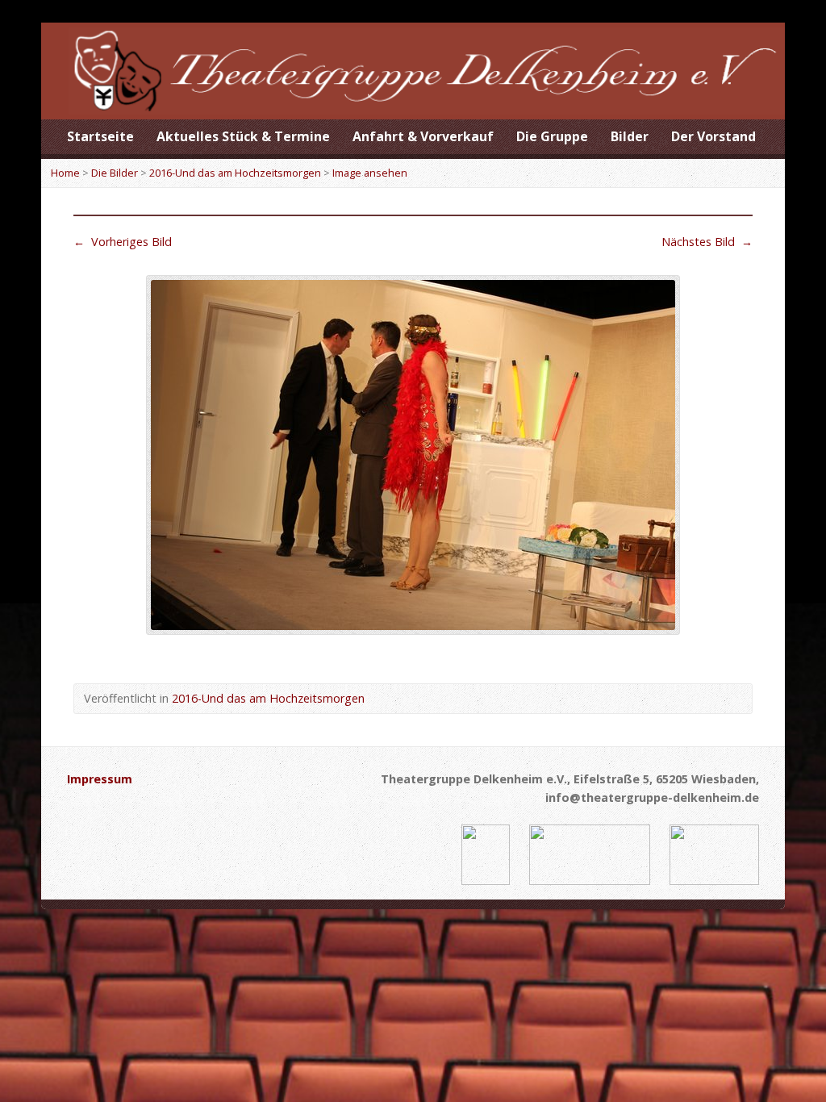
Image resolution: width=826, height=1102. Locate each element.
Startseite (100, 136)
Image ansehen (369, 172)
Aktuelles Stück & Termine (243, 136)
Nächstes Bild (707, 241)
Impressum (99, 779)
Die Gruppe (552, 136)
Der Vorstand (713, 136)
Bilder (630, 136)
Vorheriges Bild (122, 241)
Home (65, 172)
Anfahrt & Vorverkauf (423, 136)
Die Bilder (114, 172)
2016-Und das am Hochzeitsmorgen (235, 172)
